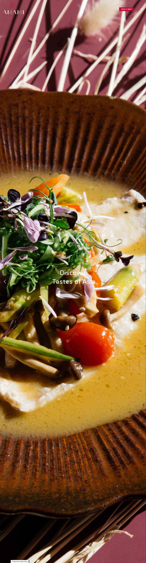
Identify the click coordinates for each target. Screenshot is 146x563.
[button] (141, 9)
